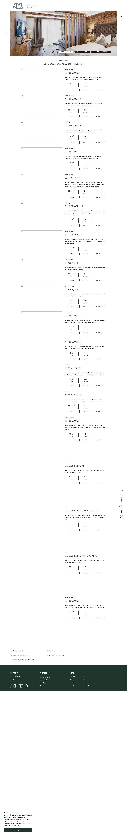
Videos (71, 679)
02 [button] (6, 33)
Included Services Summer (22, 656)
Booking (98, 90)
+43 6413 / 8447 (15, 677)
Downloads (86, 677)
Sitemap (85, 679)
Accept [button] (18, 830)
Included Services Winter (22, 660)
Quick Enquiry (82, 52)
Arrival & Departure (74, 677)
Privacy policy (86, 685)
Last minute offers (55, 656)
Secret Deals (66, 52)
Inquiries (85, 90)
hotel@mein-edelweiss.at (17, 679)
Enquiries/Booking (101, 52)
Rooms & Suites (17, 651)
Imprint (85, 682)
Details (72, 90)
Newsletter (72, 685)
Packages (50, 651)
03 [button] (6, 35)
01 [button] (6, 31)
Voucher (72, 682)
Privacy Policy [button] (16, 825)
